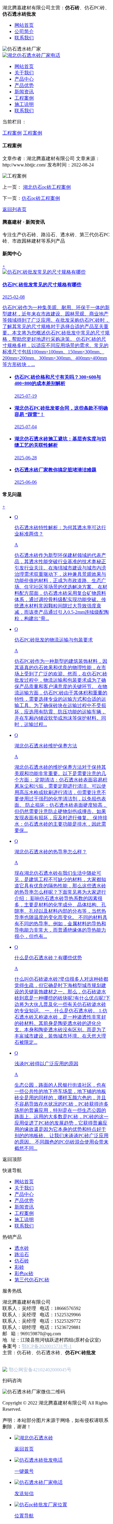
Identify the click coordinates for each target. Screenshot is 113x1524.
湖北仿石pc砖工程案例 (47, 187)
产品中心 (24, 79)
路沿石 (21, 1254)
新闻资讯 (24, 91)
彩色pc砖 (23, 1273)
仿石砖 (21, 1260)
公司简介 (24, 31)
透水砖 (21, 1248)
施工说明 (24, 104)
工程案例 (24, 98)
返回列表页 (14, 209)
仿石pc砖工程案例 (41, 198)
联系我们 (24, 37)
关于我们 (24, 72)
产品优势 (24, 85)
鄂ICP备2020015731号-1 (47, 1346)
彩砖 (19, 1267)
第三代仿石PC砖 (31, 1279)
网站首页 (24, 25)
